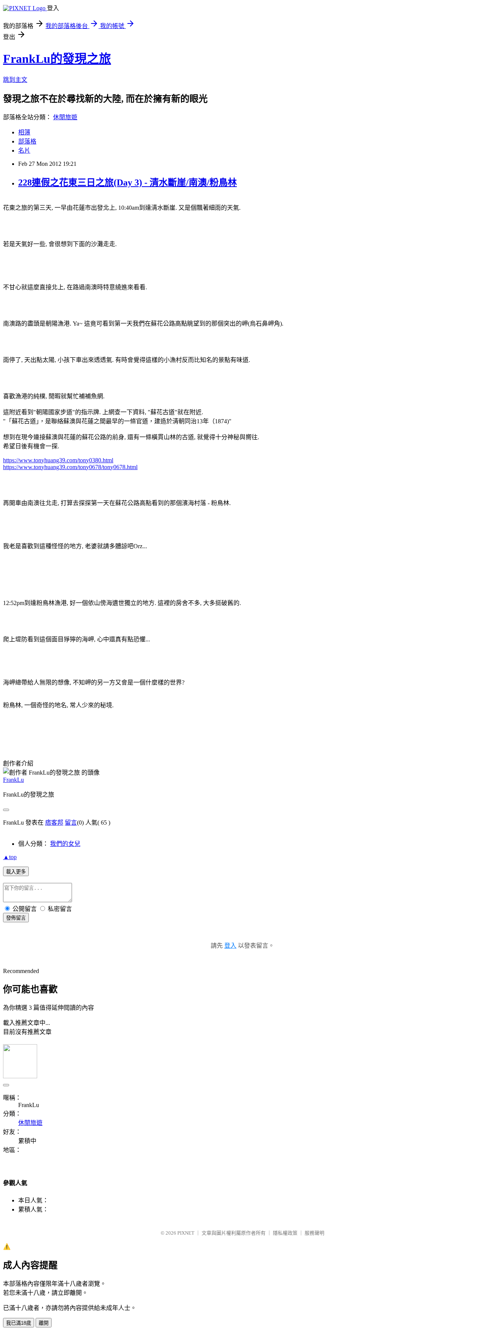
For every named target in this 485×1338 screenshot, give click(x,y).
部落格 (27, 141)
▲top (10, 857)
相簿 (24, 132)
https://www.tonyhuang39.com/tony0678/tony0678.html (70, 467)
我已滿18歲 (18, 1323)
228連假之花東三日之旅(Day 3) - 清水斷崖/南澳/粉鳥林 (127, 182)
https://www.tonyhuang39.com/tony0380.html (58, 460)
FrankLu (13, 780)
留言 (71, 822)
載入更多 (16, 872)
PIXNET (185, 1233)
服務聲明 (314, 1233)
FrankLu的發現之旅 (57, 58)
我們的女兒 (65, 844)
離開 (43, 1323)
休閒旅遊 (65, 117)
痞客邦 (54, 822)
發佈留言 (16, 918)
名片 (24, 150)
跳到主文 (15, 79)
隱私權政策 (285, 1233)
